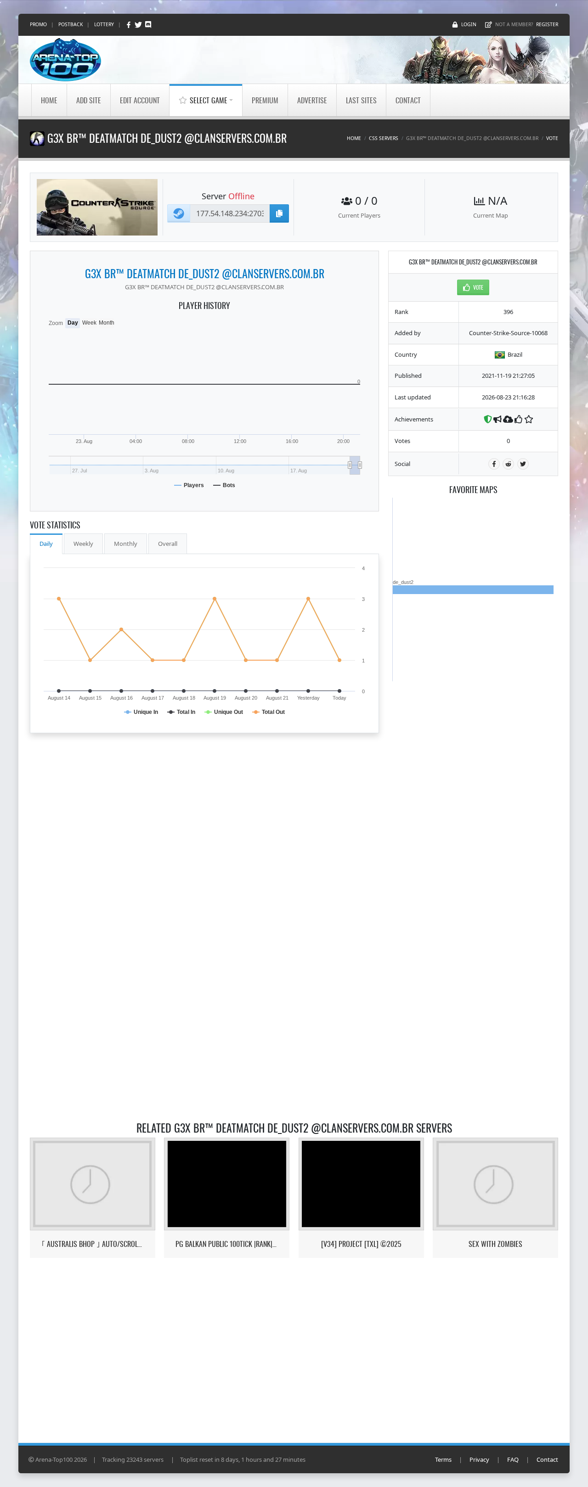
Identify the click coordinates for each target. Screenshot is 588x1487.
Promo (38, 24)
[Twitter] (139, 24)
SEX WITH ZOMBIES (495, 1244)
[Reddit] (508, 464)
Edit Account (140, 100)
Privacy (479, 1459)
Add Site (88, 100)
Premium (265, 100)
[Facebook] (129, 24)
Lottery (104, 24)
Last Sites (361, 100)
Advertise (312, 100)
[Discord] (148, 24)
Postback (70, 24)
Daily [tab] (46, 543)
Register (547, 24)
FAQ (513, 1459)
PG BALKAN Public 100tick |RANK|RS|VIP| (226, 1244)
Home (49, 100)
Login (468, 24)
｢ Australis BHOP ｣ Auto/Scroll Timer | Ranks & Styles (92, 1244)
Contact (408, 100)
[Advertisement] (473, 819)
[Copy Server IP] (279, 213)
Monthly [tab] (125, 543)
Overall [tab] (167, 543)
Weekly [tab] (83, 543)
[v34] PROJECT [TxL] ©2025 (361, 1244)
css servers (383, 138)
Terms (443, 1459)
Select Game (208, 100)
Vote (552, 138)
